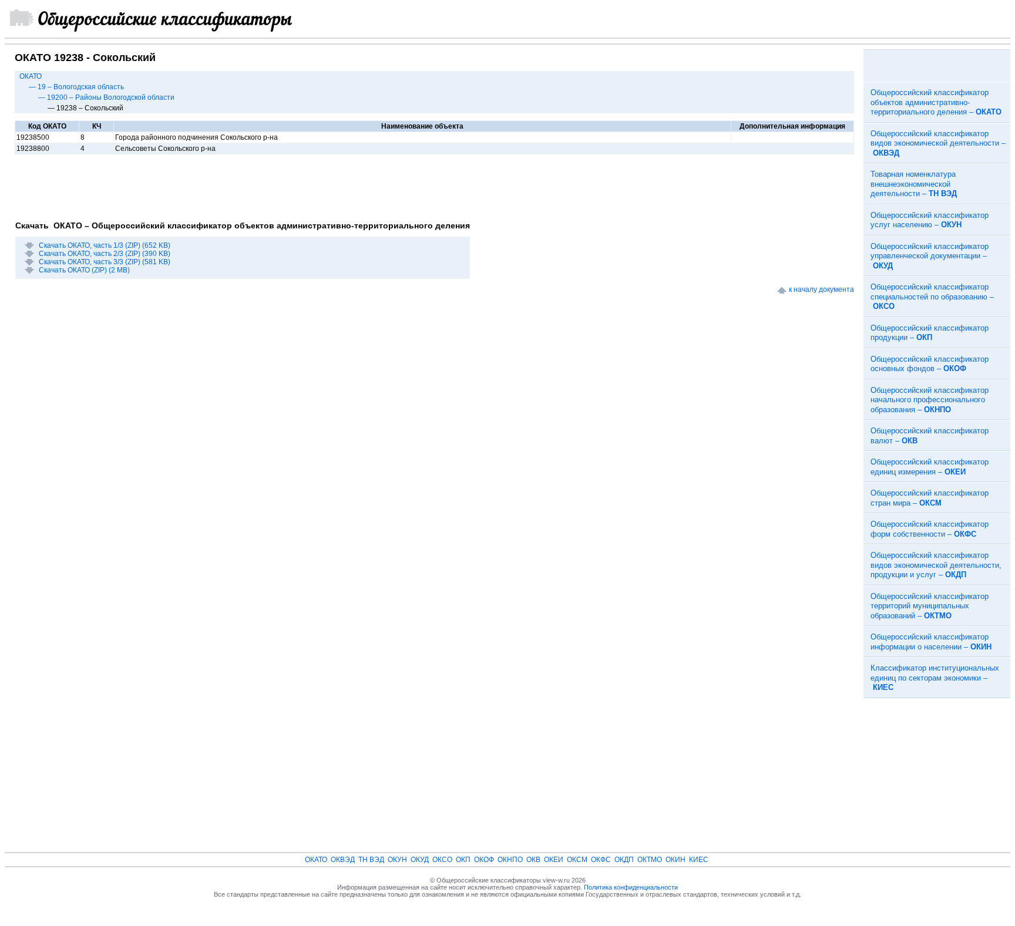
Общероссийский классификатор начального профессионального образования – (930, 400)
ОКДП (624, 860)
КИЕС (698, 860)
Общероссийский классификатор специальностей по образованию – (932, 296)
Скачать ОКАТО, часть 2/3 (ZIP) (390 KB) (104, 254)
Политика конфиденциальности (631, 887)
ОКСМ (577, 860)
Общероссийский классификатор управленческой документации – (930, 256)
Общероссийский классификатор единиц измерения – (930, 466)
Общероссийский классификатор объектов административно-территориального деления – (936, 102)
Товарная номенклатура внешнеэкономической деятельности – (914, 184)
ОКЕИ (553, 860)
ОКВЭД (343, 860)
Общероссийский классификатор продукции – (930, 333)
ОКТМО (649, 860)
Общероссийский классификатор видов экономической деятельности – (938, 143)
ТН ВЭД (371, 860)
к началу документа (821, 289)
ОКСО (442, 860)
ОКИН (675, 860)
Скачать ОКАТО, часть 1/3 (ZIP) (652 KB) (104, 245)
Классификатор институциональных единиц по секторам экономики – (935, 678)
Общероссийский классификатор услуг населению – (930, 220)
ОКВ (533, 860)
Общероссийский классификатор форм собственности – (930, 529)
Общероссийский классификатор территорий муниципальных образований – (930, 606)
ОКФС (601, 860)
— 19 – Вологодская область (76, 87)
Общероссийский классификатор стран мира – (930, 498)
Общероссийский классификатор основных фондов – (930, 364)
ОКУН (397, 860)
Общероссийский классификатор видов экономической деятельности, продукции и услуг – (936, 565)
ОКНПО (510, 860)
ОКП (463, 860)
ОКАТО (30, 76)
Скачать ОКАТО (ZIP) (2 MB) (84, 270)
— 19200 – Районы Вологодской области (106, 97)
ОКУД (420, 860)
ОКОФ (484, 860)
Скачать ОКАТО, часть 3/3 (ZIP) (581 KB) (104, 262)
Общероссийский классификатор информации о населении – (931, 641)
